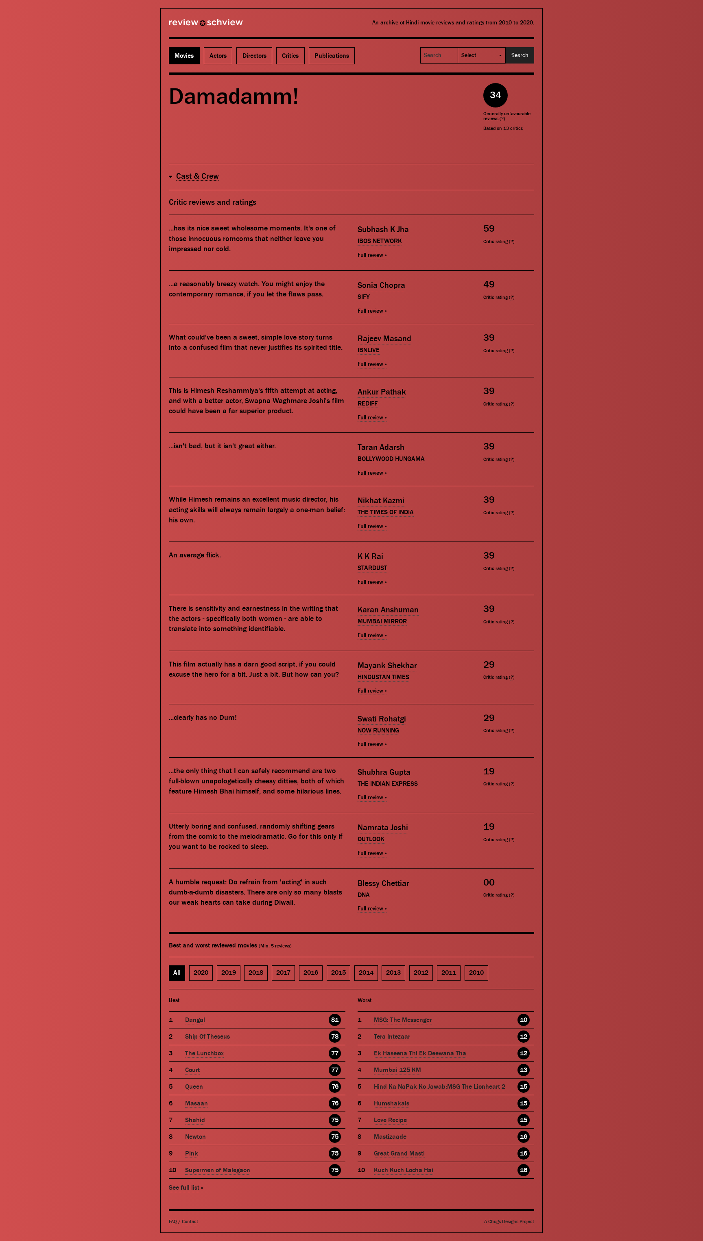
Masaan (196, 1103)
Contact (190, 1222)
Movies (184, 56)
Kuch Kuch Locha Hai (403, 1170)
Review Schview (192, 25)
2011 (448, 973)
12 (523, 1037)
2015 (338, 973)
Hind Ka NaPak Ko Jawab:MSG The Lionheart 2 (439, 1087)
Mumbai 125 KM (397, 1070)
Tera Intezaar (392, 1037)
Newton (195, 1137)
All (177, 973)
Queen (194, 1087)
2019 (228, 973)
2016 (310, 973)
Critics (290, 56)
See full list (184, 1188)
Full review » (372, 255)
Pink (191, 1153)
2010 (476, 973)
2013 (393, 973)
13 (523, 1070)
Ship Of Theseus (207, 1037)
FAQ (173, 1222)
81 (334, 1020)
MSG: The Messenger (403, 1020)
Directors (254, 56)
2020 (201, 973)
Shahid (195, 1120)
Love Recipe (390, 1120)
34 (495, 95)
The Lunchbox (204, 1053)
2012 (421, 973)
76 (335, 1087)
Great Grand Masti (399, 1153)
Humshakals (391, 1103)
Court (192, 1070)
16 (523, 1137)
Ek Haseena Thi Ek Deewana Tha (420, 1053)
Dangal (195, 1020)
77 (334, 1053)
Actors (218, 56)
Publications (331, 56)
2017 (283, 973)
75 (334, 1120)
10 (523, 1020)
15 (523, 1087)
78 (334, 1037)
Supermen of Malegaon (217, 1170)
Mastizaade (390, 1137)
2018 (256, 973)
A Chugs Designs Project (509, 1222)
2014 (366, 973)
